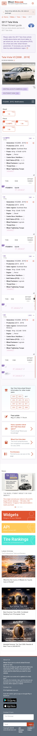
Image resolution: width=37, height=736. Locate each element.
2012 (19, 404)
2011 (26, 404)
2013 (13, 404)
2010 (13, 407)
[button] (18, 12)
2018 (19, 396)
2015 (19, 400)
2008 (26, 407)
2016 (13, 400)
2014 (26, 400)
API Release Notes (21, 730)
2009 (19, 407)
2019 (13, 396)
